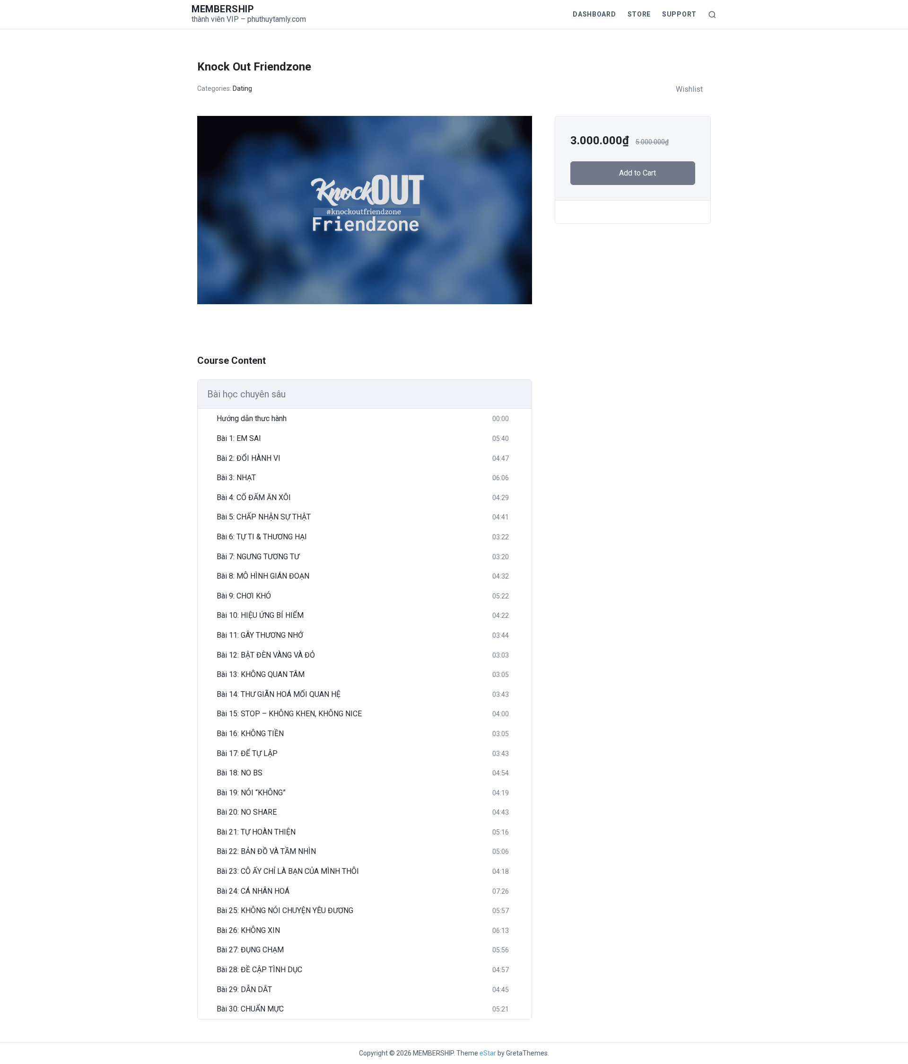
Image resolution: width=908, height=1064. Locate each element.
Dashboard (594, 14)
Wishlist (689, 89)
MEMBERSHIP (223, 9)
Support (679, 14)
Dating (242, 88)
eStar (488, 1053)
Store (639, 14)
